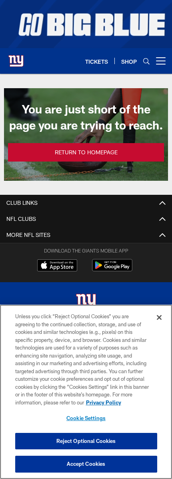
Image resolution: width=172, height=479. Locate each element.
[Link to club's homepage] (16, 57)
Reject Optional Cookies (86, 441)
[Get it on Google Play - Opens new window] (112, 269)
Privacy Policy (103, 402)
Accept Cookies (86, 464)
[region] (86, 392)
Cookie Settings (86, 418)
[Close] (159, 317)
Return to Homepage (86, 152)
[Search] (146, 61)
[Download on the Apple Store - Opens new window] (57, 266)
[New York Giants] (86, 302)
